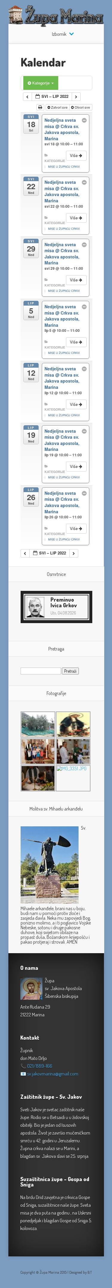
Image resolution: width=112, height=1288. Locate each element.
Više (74, 155)
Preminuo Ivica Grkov (63, 602)
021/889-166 (39, 1066)
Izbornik (59, 34)
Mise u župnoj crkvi (64, 166)
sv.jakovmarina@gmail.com (52, 1074)
